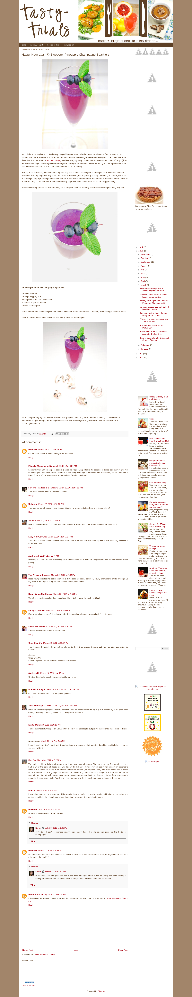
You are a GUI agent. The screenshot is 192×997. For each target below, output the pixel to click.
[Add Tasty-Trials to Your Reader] (165, 51)
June (143, 273)
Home (23, 45)
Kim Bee (32, 760)
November (146, 254)
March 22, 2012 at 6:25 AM (50, 449)
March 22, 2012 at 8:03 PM (58, 610)
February (145, 345)
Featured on (68, 45)
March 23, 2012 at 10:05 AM (64, 706)
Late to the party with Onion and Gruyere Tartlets (154, 339)
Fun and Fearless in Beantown (43, 488)
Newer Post (27, 950)
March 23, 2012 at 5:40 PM (53, 741)
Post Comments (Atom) (44, 954)
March (144, 285)
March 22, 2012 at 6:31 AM (65, 466)
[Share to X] (62, 433)
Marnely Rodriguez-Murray (41, 689)
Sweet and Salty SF (37, 627)
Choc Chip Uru (35, 643)
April (30, 556)
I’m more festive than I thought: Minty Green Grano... (154, 314)
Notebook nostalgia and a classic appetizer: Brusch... (153, 289)
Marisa (31, 790)
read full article (35, 894)
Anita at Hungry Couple (39, 706)
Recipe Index (53, 45)
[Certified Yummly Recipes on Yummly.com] (152, 689)
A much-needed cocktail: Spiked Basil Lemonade (154, 308)
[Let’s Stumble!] (159, 51)
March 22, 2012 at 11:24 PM (55, 643)
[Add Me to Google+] (145, 51)
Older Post (122, 950)
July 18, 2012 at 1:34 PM (49, 809)
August (144, 266)
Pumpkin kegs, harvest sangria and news (158, 592)
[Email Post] (52, 434)
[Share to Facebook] (65, 433)
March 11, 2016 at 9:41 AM (50, 850)
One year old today (157, 482)
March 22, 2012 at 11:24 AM (60, 537)
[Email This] (57, 433)
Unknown (33, 449)
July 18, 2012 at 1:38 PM (56, 828)
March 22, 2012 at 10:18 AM (51, 504)
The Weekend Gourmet (39, 575)
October (145, 258)
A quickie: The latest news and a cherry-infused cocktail (158, 570)
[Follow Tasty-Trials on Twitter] (138, 51)
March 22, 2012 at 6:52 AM (71, 488)
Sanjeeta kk (33, 673)
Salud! (152, 419)
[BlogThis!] (59, 433)
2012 (141, 251)
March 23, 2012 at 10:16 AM (48, 725)
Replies (34, 823)
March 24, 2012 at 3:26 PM (49, 760)
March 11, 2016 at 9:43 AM (57, 872)
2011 (140, 354)
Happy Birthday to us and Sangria (158, 398)
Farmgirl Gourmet (36, 610)
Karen (38, 828)
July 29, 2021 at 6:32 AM (55, 894)
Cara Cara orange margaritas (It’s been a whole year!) (158, 504)
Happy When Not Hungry (40, 594)
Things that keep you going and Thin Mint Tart (154, 320)
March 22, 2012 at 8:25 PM (60, 627)
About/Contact (36, 45)
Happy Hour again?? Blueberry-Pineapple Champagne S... (154, 302)
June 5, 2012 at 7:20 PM (46, 790)
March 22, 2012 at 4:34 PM (63, 575)
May (143, 277)
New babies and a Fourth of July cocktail (159, 439)
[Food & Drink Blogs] (28, 983)
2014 (141, 247)
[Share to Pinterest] (67, 433)
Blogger (101, 991)
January (145, 349)
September (146, 262)
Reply (30, 457)
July (143, 270)
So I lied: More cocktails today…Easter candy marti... (154, 295)
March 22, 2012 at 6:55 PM (65, 594)
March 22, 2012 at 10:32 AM (47, 520)
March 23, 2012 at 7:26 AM (67, 689)
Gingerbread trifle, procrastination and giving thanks (158, 462)
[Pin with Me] (152, 51)
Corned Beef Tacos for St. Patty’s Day (151, 326)
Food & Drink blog (29, 985)
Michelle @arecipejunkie (40, 466)
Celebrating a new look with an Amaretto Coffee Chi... (154, 333)
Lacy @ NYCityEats (37, 537)
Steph (31, 520)
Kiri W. (31, 725)
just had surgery (54, 160)
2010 (141, 357)
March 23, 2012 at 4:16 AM (52, 673)
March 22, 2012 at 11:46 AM (46, 556)
